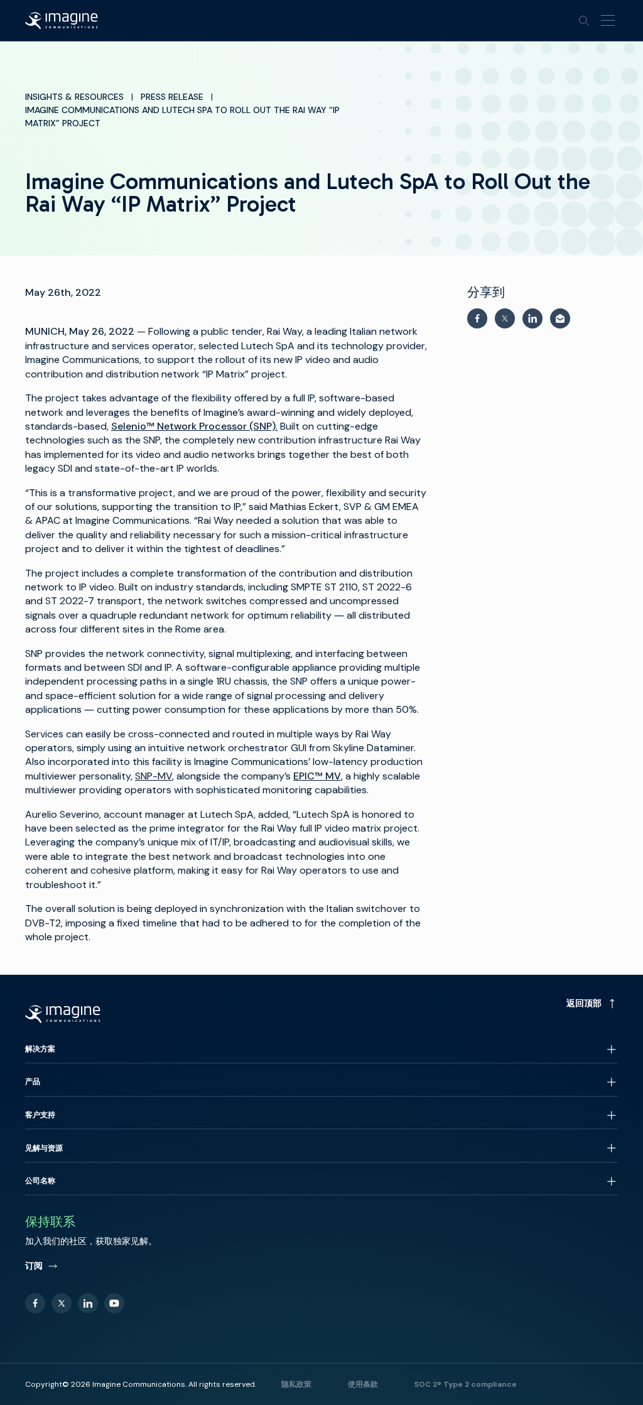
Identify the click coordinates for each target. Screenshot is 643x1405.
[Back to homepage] (61, 21)
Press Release (172, 96)
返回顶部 (584, 1003)
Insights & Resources (74, 96)
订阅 (34, 1266)
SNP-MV (153, 776)
